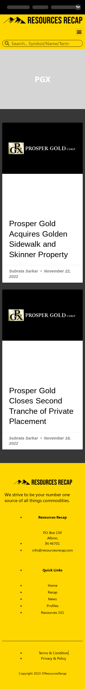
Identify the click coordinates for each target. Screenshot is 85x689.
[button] (79, 31)
